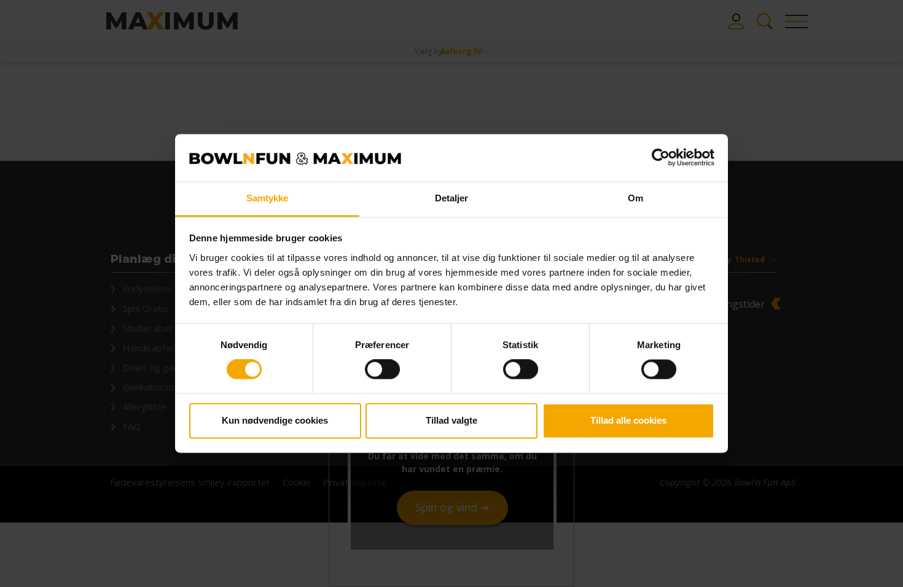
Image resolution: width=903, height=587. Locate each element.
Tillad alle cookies (628, 420)
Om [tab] (635, 198)
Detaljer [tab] (452, 198)
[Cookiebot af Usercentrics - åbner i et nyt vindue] (660, 158)
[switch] (382, 369)
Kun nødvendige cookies (275, 420)
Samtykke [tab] (267, 198)
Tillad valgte (451, 420)
